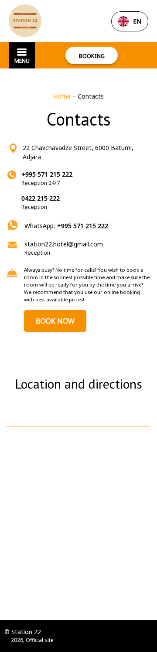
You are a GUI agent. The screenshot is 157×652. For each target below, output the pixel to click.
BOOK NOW (55, 321)
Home (62, 96)
